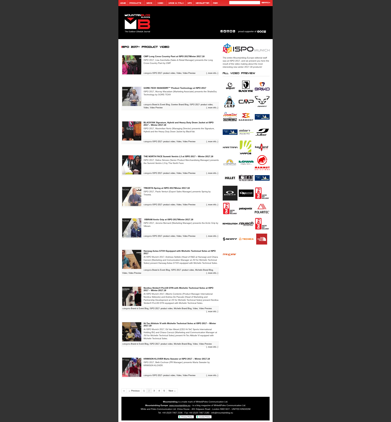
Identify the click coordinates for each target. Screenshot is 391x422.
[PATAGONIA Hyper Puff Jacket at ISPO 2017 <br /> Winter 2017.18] (246, 208)
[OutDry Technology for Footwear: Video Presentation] (262, 193)
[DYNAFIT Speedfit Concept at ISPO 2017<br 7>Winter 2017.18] (262, 101)
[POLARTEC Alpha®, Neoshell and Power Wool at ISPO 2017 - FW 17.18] (262, 208)
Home (123, 3)
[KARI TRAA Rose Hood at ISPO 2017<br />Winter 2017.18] (230, 147)
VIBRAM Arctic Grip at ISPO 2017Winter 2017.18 (168, 219)
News (149, 3)
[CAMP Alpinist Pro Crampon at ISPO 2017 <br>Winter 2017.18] (230, 101)
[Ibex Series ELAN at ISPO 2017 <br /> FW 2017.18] (246, 132)
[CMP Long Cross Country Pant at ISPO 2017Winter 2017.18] (131, 65)
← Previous (134, 390)
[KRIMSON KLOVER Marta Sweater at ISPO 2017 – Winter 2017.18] (131, 367)
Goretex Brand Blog (179, 104)
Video (160, 3)
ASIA (215, 3)
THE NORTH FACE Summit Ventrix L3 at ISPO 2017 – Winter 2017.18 (178, 156)
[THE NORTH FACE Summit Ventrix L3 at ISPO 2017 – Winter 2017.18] (131, 164)
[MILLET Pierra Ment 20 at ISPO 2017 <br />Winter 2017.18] (230, 177)
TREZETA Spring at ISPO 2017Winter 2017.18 (167, 188)
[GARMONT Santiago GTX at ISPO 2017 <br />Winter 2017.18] (246, 116)
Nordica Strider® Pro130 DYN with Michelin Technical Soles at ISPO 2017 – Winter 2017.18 (178, 289)
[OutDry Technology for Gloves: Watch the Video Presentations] (230, 208)
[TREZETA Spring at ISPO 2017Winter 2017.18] (131, 196)
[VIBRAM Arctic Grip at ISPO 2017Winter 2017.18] (131, 228)
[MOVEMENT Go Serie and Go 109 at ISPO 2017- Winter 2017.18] (246, 177)
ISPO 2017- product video (163, 73)
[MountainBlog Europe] (137, 23)
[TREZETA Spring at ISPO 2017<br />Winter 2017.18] (230, 254)
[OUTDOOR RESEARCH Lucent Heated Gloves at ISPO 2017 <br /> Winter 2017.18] (246, 193)
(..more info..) (212, 73)
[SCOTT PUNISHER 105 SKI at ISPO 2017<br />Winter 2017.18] (230, 239)
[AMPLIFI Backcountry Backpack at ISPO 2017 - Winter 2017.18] (230, 86)
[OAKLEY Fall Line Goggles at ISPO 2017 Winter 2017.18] (230, 193)
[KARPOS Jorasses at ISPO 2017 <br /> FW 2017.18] (246, 147)
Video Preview (189, 73)
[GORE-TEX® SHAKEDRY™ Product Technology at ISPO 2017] (131, 96)
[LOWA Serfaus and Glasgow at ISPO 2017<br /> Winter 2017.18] (246, 162)
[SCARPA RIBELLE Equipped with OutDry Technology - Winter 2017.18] (262, 223)
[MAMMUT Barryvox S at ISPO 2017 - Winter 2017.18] (262, 162)
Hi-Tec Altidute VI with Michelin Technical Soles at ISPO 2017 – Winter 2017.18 (180, 324)
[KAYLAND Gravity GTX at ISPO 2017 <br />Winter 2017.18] (262, 147)
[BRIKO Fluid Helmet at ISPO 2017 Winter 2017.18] (262, 86)
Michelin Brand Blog (204, 270)
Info (190, 3)
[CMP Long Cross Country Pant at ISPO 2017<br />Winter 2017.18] (246, 101)
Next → (172, 390)
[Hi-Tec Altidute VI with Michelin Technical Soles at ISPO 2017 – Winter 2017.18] (131, 331)
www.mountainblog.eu (179, 405)
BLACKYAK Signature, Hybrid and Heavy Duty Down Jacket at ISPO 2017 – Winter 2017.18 (179, 123)
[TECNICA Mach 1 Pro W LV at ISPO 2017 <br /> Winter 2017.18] (246, 239)
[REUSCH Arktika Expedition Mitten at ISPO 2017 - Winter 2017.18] (246, 223)
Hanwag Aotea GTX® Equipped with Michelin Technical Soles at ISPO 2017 (180, 252)
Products (135, 3)
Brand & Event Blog (161, 104)
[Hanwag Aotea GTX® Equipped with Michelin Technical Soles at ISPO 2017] (131, 259)
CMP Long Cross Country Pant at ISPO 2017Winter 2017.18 (174, 56)
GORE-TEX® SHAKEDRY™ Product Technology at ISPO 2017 (175, 88)
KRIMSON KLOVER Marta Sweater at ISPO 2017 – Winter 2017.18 (177, 359)
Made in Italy (176, 3)
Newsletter (202, 3)
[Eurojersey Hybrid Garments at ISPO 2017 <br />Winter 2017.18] (230, 116)
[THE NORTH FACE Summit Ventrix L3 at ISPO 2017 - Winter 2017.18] (262, 239)
